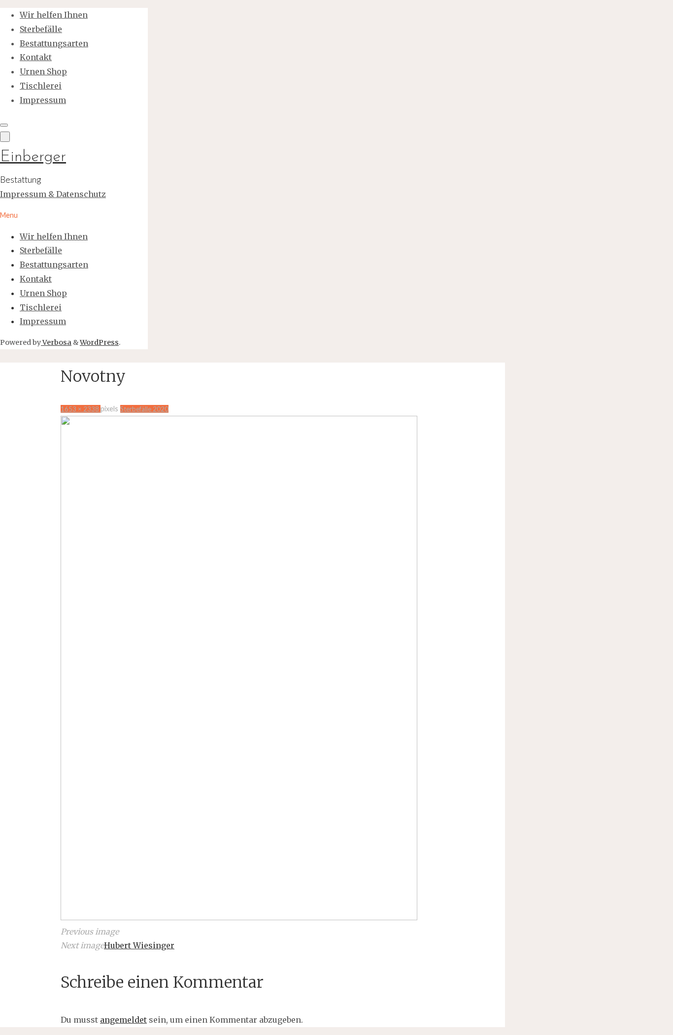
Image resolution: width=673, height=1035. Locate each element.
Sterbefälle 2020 (144, 409)
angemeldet (123, 1020)
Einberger (33, 157)
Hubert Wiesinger (139, 945)
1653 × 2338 (81, 409)
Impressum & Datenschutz (53, 194)
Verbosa (56, 342)
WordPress (99, 342)
